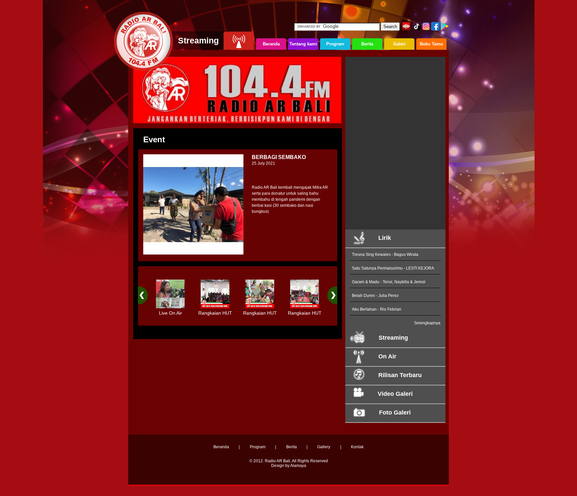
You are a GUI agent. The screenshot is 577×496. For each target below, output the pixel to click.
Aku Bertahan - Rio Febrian (376, 309)
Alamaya (298, 465)
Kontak (357, 447)
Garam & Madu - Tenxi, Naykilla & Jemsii (388, 282)
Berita (291, 447)
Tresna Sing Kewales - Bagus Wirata (385, 254)
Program (257, 447)
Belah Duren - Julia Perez (375, 295)
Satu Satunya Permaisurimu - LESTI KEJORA (393, 268)
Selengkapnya (427, 323)
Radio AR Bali (277, 461)
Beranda (221, 447)
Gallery (323, 447)
